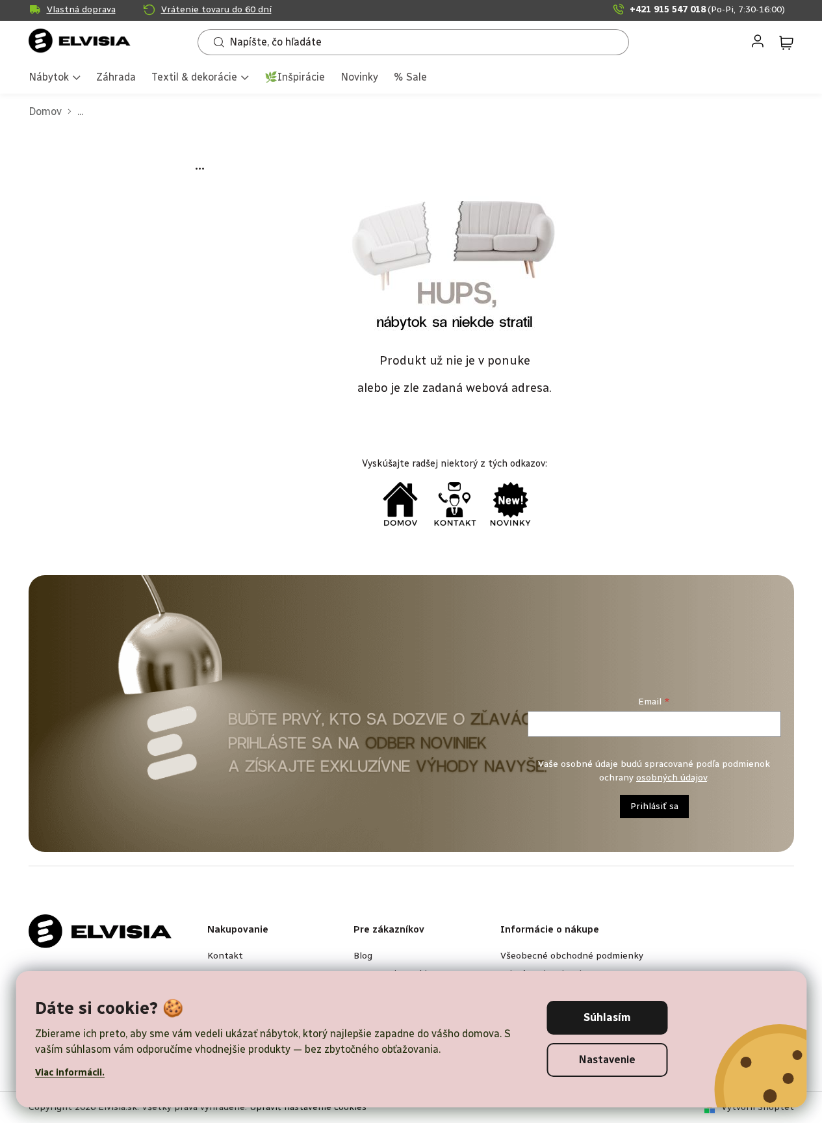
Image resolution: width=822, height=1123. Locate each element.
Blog (362, 955)
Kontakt (225, 955)
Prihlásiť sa (654, 806)
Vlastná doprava (81, 9)
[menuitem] (55, 78)
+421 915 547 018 (707, 9)
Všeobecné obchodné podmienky (571, 955)
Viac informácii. (70, 1072)
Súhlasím (607, 1017)
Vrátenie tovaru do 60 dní (216, 9)
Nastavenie (607, 1059)
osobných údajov (671, 777)
